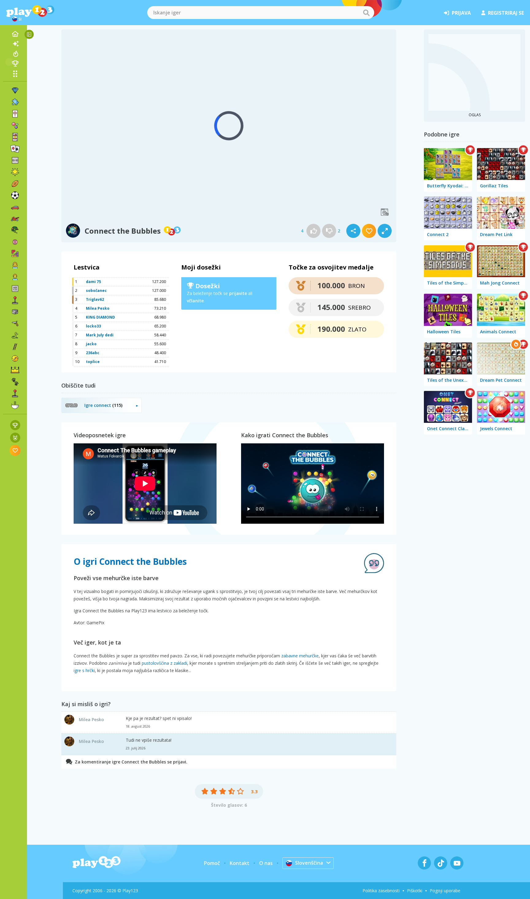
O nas (266, 863)
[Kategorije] (15, 73)
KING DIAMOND (100, 317)
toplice (93, 361)
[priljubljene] (15, 450)
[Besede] (15, 288)
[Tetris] (15, 253)
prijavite (238, 293)
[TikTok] (440, 863)
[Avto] (15, 207)
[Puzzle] (15, 102)
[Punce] (15, 265)
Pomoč (212, 863)
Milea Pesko (97, 308)
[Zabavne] (15, 172)
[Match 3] (15, 90)
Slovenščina (309, 862)
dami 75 (93, 281)
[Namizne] (15, 312)
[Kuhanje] (15, 405)
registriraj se (506, 13)
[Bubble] (15, 125)
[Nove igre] (15, 44)
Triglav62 (95, 299)
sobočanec (96, 290)
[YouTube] (456, 863)
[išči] (366, 12)
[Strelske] (15, 323)
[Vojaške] (15, 230)
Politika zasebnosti (381, 890)
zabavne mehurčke (300, 656)
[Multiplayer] (15, 393)
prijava (461, 13)
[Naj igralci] (15, 63)
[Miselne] (15, 242)
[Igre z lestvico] (15, 425)
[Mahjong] (15, 114)
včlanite (195, 301)
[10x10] (15, 160)
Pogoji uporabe (445, 890)
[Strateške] (15, 370)
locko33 (93, 326)
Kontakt (239, 863)
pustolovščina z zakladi (164, 663)
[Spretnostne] (15, 347)
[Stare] (15, 335)
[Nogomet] (15, 195)
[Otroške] (15, 277)
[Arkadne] (15, 300)
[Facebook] (424, 863)
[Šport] (15, 183)
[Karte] (15, 137)
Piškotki (414, 890)
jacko (91, 343)
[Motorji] (15, 218)
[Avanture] (15, 358)
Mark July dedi (99, 335)
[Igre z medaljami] (15, 438)
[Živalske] (15, 382)
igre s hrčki (84, 670)
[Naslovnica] (15, 34)
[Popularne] (15, 53)
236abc (92, 352)
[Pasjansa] (15, 149)
